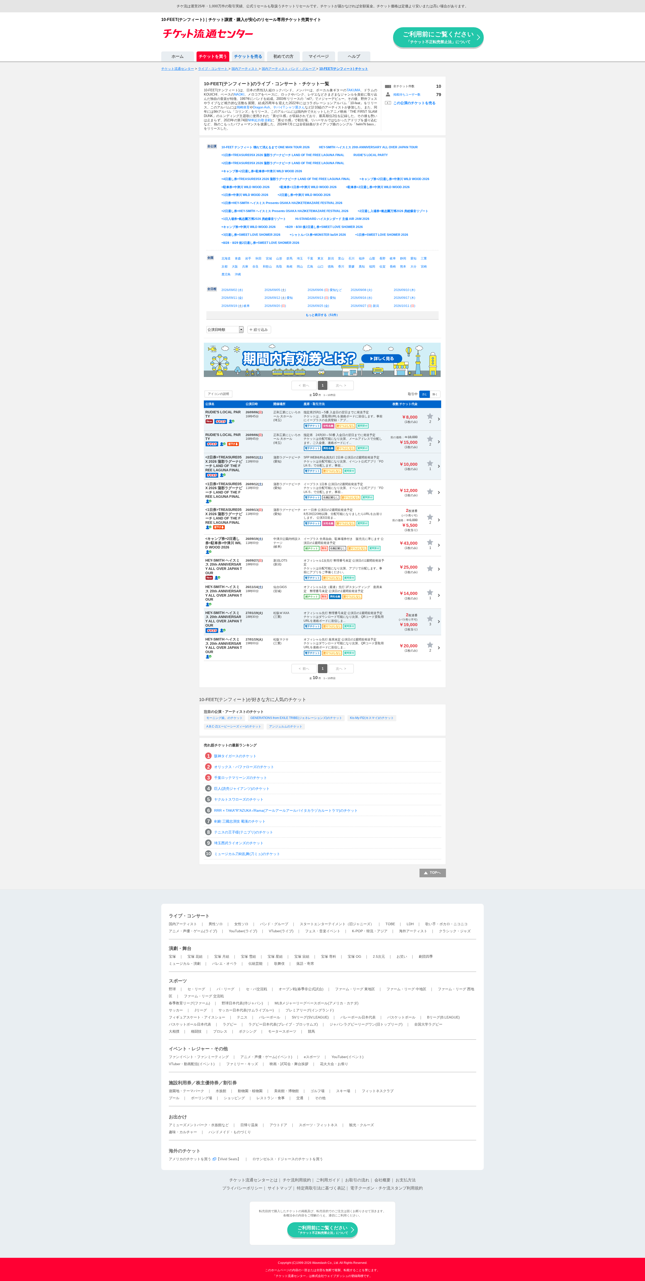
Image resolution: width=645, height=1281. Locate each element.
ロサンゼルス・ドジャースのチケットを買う (287, 1159)
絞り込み (261, 330)
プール (174, 1098)
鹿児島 (226, 274)
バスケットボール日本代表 (190, 1024)
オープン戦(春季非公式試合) (301, 989)
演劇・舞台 (180, 948)
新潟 (331, 258)
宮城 (269, 258)
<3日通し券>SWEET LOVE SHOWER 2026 (250, 235)
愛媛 (351, 266)
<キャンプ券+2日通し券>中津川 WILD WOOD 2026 (394, 179)
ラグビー (230, 1024)
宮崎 (424, 266)
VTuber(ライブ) (281, 931)
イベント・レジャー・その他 (198, 1048)
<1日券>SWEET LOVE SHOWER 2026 (381, 235)
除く (435, 394)
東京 (320, 258)
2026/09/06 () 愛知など (325, 290)
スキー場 (343, 1091)
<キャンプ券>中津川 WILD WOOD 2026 (248, 227)
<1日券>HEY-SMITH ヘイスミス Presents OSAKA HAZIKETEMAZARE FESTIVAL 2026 (281, 203)
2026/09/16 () (361, 298)
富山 (341, 258)
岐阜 (393, 258)
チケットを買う (213, 56)
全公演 (211, 146)
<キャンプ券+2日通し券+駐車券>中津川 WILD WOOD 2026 (261, 171)
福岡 (372, 266)
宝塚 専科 (328, 956)
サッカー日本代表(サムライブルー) (246, 1010)
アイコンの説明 (218, 394)
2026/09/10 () (404, 290)
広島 (310, 266)
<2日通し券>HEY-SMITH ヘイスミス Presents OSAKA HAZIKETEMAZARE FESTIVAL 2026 (284, 211)
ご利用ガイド (328, 1180)
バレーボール (269, 1017)
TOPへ (435, 872)
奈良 (255, 266)
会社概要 (382, 1180)
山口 (320, 266)
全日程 (211, 289)
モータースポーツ (282, 1031)
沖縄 (238, 274)
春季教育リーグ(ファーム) (189, 1003)
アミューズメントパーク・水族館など (199, 1125)
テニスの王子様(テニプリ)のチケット (243, 832)
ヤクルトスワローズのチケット (239, 799)
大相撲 (174, 1031)
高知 (362, 266)
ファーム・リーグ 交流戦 (204, 996)
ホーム (178, 56)
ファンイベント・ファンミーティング (199, 1057)
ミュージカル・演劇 (185, 964)
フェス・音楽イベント (322, 931)
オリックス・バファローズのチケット (244, 767)
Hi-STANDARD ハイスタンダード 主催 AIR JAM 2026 (332, 219)
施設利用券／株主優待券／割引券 (203, 1082)
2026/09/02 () (232, 290)
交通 (299, 1098)
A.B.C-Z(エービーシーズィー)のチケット (233, 726)
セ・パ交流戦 (256, 989)
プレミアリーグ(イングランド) (309, 1010)
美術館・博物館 (286, 1091)
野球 (172, 989)
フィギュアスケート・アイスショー (197, 1017)
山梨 (372, 258)
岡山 (300, 266)
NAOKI (239, 94)
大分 (413, 266)
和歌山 (267, 266)
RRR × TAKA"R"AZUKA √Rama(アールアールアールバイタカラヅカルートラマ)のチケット (286, 810)
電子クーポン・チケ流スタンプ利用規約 (386, 1188)
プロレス (220, 1031)
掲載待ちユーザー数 (407, 94)
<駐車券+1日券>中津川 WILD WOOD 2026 (308, 187)
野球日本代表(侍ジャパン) (242, 1003)
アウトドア (278, 1125)
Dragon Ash (261, 107)
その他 (320, 1098)
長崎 (393, 266)
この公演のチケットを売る (414, 103)
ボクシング (247, 1031)
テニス (242, 1017)
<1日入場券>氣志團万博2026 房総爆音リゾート (253, 219)
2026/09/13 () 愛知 (322, 298)
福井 (362, 258)
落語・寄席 (305, 964)
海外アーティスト (413, 931)
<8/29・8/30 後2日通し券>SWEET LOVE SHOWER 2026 (324, 227)
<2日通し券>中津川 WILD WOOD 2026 (304, 195)
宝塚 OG (354, 956)
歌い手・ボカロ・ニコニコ (446, 924)
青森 (238, 258)
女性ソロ (241, 924)
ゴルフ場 (317, 1091)
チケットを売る (248, 56)
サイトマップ (280, 1188)
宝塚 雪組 (248, 956)
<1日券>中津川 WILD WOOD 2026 (244, 195)
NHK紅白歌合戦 (259, 120)
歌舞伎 (279, 964)
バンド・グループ (274, 924)
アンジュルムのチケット (285, 726)
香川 (341, 266)
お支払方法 (406, 1180)
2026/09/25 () (318, 306)
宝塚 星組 (275, 956)
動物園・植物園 (250, 1091)
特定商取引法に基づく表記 (321, 1188)
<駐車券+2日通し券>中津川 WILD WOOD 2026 (378, 187)
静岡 (403, 258)
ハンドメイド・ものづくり (230, 1132)
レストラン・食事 (270, 1098)
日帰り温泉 (249, 1125)
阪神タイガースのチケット (235, 756)
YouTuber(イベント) (348, 1057)
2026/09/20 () (275, 306)
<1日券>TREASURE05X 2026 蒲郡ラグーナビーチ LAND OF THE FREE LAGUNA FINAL (282, 155)
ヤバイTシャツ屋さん (289, 107)
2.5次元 (379, 956)
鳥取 (279, 266)
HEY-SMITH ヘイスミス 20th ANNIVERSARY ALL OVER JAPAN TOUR (368, 147)
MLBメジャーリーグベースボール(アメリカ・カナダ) (317, 1003)
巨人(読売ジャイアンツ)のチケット (242, 789)
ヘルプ (354, 56)
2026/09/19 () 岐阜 (235, 306)
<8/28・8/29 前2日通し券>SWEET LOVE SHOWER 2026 (260, 243)
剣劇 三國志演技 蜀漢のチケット (240, 821)
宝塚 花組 (195, 956)
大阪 (235, 266)
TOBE (390, 924)
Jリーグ (201, 1010)
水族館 (221, 1091)
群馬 (289, 258)
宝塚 (172, 956)
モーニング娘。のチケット (224, 718)
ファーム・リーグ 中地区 (406, 989)
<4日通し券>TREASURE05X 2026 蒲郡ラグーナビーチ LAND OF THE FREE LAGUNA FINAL (285, 179)
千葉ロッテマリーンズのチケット (240, 778)
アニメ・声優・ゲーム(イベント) (266, 1057)
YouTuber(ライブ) (243, 931)
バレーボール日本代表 (358, 1017)
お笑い (402, 956)
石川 (351, 258)
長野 (382, 258)
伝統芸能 (255, 964)
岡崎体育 (243, 107)
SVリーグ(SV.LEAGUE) (310, 1017)
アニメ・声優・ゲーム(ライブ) (193, 931)
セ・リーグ (196, 989)
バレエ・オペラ (224, 964)
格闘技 (196, 1031)
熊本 (403, 266)
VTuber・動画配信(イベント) (192, 1064)
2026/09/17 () (404, 298)
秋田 (258, 258)
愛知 (413, 258)
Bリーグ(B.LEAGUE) (443, 1017)
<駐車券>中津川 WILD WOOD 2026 (245, 187)
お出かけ (178, 1116)
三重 (424, 258)
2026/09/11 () (232, 298)
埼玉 (300, 258)
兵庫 (245, 266)
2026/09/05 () (275, 290)
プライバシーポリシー (242, 1188)
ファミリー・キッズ (242, 1064)
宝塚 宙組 (301, 956)
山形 (279, 258)
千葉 (310, 258)
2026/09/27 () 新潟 (365, 306)
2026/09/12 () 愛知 (279, 298)
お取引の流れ (357, 1180)
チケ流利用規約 (297, 1180)
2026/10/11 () (404, 306)
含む (424, 394)
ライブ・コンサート (189, 915)
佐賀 (382, 266)
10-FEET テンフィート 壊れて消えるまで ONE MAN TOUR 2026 (265, 147)
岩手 (248, 258)
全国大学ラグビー (428, 1024)
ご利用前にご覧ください (438, 37)
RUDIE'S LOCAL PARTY (370, 155)
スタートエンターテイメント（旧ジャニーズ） (337, 924)
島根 (289, 266)
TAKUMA (353, 90)
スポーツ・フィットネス (318, 1125)
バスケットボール (401, 1017)
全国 (210, 257)
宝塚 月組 (221, 956)
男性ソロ (216, 924)
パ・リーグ (225, 989)
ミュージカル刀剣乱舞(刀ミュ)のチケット (247, 854)
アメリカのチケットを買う (190, 1159)
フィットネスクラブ (378, 1091)
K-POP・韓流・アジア (370, 931)
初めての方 (283, 56)
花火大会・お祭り (334, 1064)
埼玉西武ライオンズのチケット (239, 843)
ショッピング (234, 1098)
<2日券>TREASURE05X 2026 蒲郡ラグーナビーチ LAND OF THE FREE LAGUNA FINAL (282, 163)
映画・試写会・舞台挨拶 (289, 1064)
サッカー (176, 1010)
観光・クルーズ (361, 1125)
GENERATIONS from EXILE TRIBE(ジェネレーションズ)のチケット (296, 718)
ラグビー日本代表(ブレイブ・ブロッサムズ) (283, 1024)
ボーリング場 (201, 1098)
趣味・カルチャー (183, 1132)
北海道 (226, 258)
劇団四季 (426, 956)
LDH (410, 924)
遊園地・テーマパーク (186, 1091)
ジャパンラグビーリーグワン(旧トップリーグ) (366, 1024)
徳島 (331, 266)
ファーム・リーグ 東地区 (355, 989)
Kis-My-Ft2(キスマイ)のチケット (372, 718)
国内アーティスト (183, 924)
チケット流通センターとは (253, 1180)
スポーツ (178, 980)
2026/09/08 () (361, 290)
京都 (224, 266)
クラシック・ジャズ (455, 931)
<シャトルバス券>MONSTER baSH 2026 (318, 235)
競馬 (311, 1031)
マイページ (319, 56)
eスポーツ (312, 1057)
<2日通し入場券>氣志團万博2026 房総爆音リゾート (393, 211)
